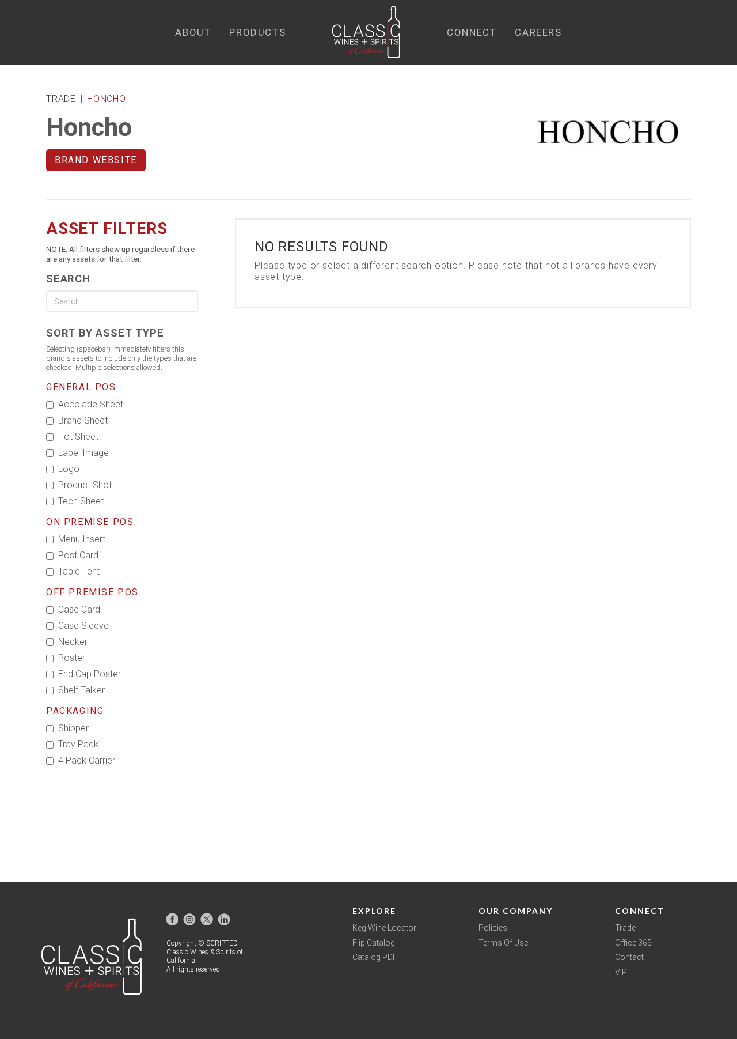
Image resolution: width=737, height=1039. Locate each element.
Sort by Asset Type (105, 333)
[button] (193, 32)
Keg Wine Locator (384, 927)
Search (68, 279)
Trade (625, 927)
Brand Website (96, 159)
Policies (492, 927)
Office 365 (633, 942)
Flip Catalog (373, 942)
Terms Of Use (503, 942)
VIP (621, 972)
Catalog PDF (374, 957)
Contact (629, 957)
